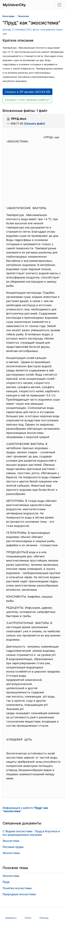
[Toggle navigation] (59, 4)
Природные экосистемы (19, 894)
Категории (8, 16)
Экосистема (11, 840)
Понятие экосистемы (17, 888)
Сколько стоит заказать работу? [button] (27, 99)
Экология (23, 16)
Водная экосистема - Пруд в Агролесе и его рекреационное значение (31, 832)
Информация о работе (25, 809)
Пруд (6, 882)
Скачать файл (34, 123)
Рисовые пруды (13, 847)
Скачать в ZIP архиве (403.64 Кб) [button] (27, 91)
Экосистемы (11, 853)
